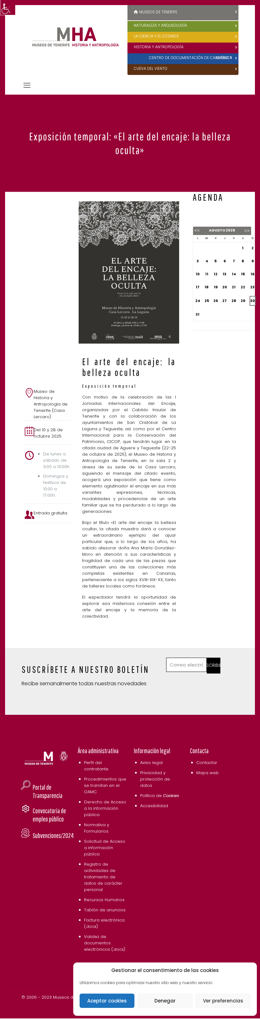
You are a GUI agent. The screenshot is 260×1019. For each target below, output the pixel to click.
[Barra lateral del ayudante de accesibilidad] (7, 7)
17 (197, 287)
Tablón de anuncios (105, 910)
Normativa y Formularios (96, 828)
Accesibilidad (154, 806)
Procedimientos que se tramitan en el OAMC (105, 785)
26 (215, 300)
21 (234, 287)
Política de (159, 796)
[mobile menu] (27, 85)
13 (224, 274)
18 (207, 287)
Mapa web (207, 773)
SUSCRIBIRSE (213, 665)
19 (216, 287)
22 (243, 287)
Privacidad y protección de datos (155, 779)
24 (197, 300)
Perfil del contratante (96, 766)
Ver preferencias (223, 1000)
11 (206, 274)
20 (224, 287)
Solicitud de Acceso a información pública (104, 847)
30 (252, 300)
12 (216, 274)
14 (234, 274)
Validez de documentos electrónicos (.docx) (104, 943)
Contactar (206, 763)
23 (252, 287)
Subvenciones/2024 (53, 835)
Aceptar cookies (107, 1000)
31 (197, 314)
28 (233, 300)
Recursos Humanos (104, 900)
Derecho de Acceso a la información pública (105, 808)
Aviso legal (151, 763)
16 (252, 274)
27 (224, 300)
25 (207, 300)
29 (243, 300)
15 (243, 274)
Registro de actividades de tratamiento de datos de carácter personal (103, 877)
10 (198, 274)
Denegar (165, 1000)
